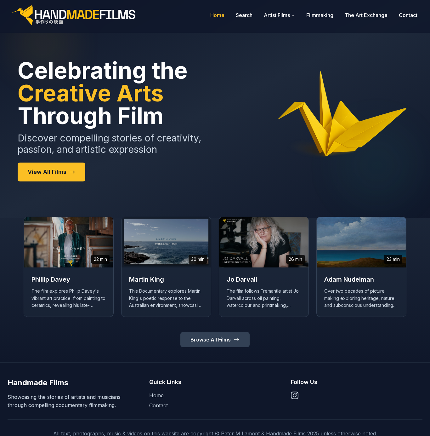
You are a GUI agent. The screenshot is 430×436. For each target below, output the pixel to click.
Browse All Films (210, 339)
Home (217, 15)
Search (244, 15)
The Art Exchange (366, 15)
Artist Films (277, 15)
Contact (408, 15)
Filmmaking (319, 15)
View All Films (47, 172)
